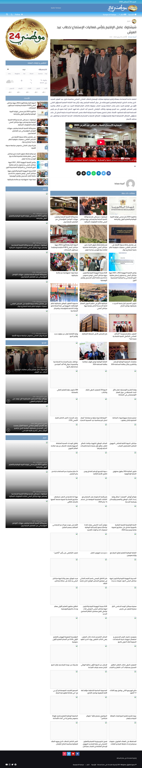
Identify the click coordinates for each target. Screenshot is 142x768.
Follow (17, 14)
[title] (122, 8)
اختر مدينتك (43, 69)
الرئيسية (131, 14)
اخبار (122, 14)
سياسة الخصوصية (109, 14)
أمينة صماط (120, 183)
